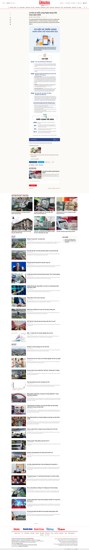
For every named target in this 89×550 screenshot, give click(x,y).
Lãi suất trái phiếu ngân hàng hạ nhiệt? (50, 172)
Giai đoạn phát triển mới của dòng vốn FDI (38, 382)
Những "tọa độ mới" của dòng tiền (36, 239)
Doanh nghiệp (22, 7)
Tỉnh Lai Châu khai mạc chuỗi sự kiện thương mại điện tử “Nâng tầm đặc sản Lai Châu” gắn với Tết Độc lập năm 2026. (43, 456)
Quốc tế (47, 7)
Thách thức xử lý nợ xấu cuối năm (36, 297)
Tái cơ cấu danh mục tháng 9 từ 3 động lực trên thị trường (42, 487)
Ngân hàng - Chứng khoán (55, 7)
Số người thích (57, 188)
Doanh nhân (27, 7)
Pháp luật (33, 7)
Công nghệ (74, 7)
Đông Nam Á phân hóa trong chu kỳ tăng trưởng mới (41, 309)
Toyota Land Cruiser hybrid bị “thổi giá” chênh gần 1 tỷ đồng (43, 370)
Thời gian (53, 188)
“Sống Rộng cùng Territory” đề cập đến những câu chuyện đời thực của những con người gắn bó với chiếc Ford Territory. (43, 444)
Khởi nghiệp (37, 7)
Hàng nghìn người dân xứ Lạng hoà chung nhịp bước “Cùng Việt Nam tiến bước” (43, 394)
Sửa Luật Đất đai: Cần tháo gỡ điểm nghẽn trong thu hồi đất (42, 250)
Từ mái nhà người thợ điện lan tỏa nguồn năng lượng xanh (42, 511)
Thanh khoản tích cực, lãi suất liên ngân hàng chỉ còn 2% (66, 213)
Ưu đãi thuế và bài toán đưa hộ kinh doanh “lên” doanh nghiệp (43, 274)
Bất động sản (43, 7)
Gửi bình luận (33, 185)
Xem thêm (36, 523)
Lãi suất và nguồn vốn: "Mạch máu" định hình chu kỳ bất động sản (43, 213)
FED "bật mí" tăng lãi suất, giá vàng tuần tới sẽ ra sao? (41, 321)
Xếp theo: (49, 188)
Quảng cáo (80, 3)
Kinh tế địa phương (67, 7)
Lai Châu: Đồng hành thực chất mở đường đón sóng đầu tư (42, 464)
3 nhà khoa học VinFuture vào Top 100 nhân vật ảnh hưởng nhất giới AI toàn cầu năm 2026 (42, 406)
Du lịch (62, 7)
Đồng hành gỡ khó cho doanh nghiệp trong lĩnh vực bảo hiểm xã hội (43, 418)
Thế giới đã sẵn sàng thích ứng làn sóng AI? (38, 262)
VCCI (18, 7)
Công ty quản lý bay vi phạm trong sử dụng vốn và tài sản (42, 429)
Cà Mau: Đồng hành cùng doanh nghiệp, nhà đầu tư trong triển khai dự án (43, 500)
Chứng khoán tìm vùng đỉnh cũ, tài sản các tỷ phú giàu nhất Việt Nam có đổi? (43, 286)
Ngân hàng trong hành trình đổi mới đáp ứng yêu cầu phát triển (21, 232)
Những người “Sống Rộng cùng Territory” (38, 440)
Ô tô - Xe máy (79, 7)
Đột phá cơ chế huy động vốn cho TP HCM (38, 346)
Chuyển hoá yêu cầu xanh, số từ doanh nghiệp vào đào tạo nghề (43, 358)
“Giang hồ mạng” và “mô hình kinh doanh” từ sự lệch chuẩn (43, 476)
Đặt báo (74, 3)
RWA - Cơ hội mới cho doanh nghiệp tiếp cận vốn (40, 333)
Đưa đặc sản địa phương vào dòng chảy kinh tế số (40, 452)
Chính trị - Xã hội (13, 7)
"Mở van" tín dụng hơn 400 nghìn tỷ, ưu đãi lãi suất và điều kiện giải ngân (44, 232)
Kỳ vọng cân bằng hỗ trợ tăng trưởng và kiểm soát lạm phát (21, 213)
